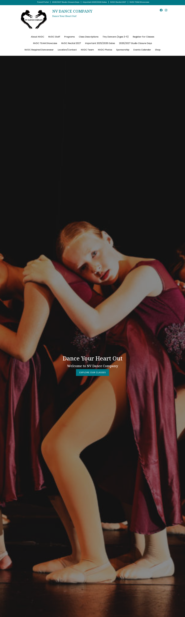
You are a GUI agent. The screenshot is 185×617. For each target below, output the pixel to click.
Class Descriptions (88, 36)
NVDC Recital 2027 (118, 2)
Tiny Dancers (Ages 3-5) (116, 36)
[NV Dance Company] (33, 19)
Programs (69, 36)
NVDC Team (87, 49)
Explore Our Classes (92, 372)
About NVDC (37, 36)
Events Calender (142, 49)
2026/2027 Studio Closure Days (65, 2)
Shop (157, 49)
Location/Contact (67, 49)
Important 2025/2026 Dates (95, 2)
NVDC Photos (105, 49)
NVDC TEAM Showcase (139, 2)
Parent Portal (43, 2)
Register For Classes (143, 36)
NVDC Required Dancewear (39, 49)
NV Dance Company (72, 11)
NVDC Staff (54, 36)
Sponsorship (122, 49)
